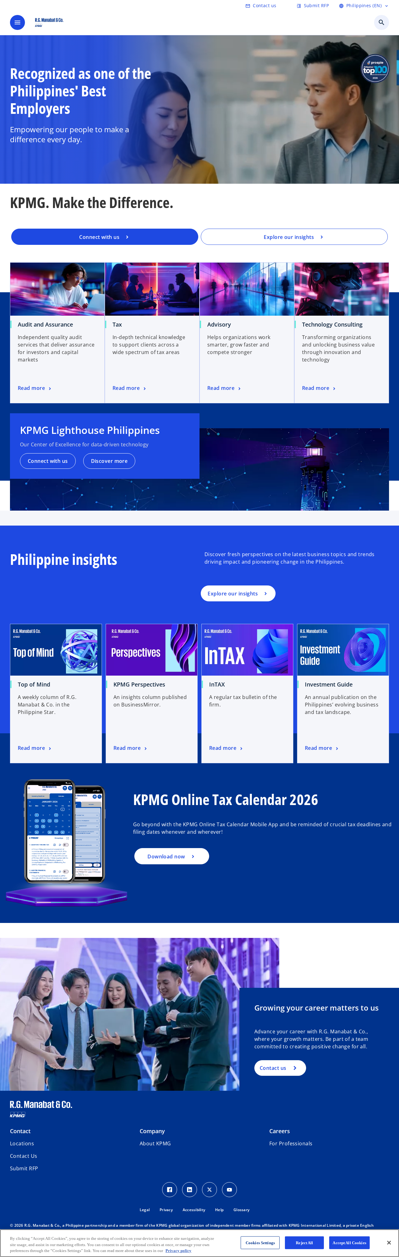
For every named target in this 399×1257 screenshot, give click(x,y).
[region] (199, 1243)
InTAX (217, 684)
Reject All (304, 1242)
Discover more (109, 461)
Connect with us (48, 461)
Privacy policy (178, 1250)
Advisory (219, 324)
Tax (117, 324)
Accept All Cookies (349, 1242)
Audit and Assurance (45, 324)
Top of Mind (34, 684)
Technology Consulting (332, 324)
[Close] (389, 1243)
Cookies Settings (260, 1242)
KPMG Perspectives (139, 684)
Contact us (273, 1068)
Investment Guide (329, 684)
